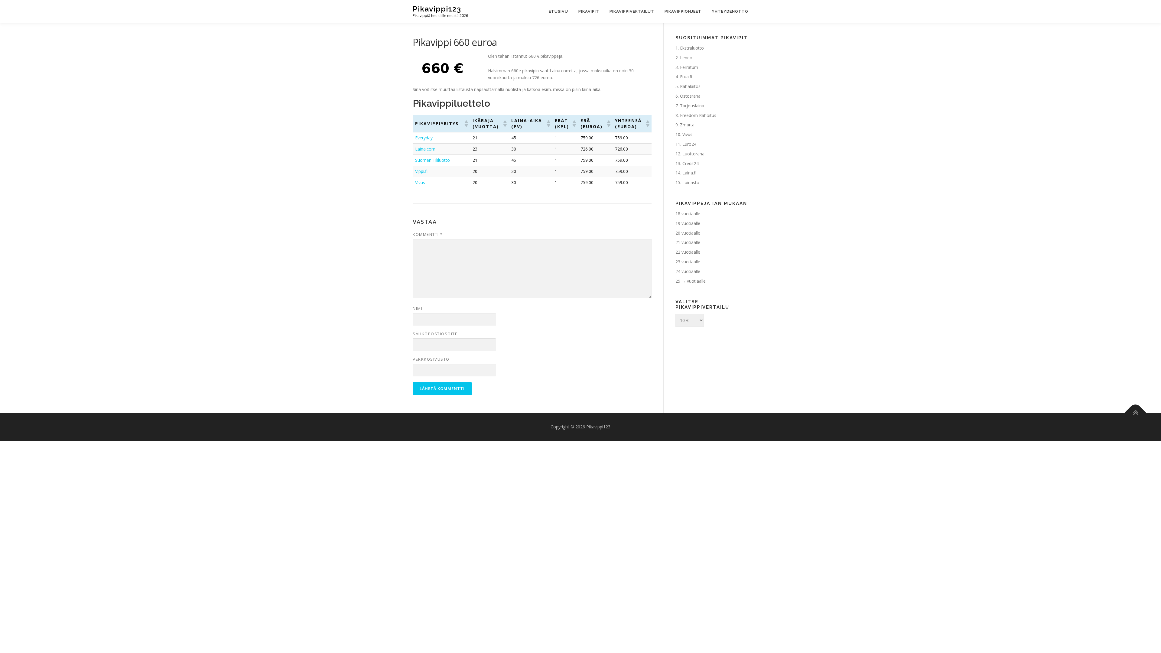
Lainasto (690, 182)
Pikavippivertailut (632, 11)
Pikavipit (588, 11)
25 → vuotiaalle (690, 281)
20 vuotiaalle (687, 233)
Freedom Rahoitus (698, 115)
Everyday (424, 138)
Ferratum (689, 67)
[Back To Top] (1135, 413)
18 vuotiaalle (687, 213)
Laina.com (425, 149)
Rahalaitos (690, 86)
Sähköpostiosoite (435, 333)
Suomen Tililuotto (432, 160)
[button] (466, 123)
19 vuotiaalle (687, 223)
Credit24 (690, 163)
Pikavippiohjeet (683, 11)
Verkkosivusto (431, 359)
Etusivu (558, 11)
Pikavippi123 (437, 8)
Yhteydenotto (730, 11)
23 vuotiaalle (687, 262)
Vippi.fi (421, 171)
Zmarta (687, 125)
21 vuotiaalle (687, 242)
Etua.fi (686, 77)
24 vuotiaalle (687, 271)
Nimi (417, 308)
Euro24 (689, 144)
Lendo (686, 57)
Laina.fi (689, 173)
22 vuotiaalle (687, 252)
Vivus (420, 182)
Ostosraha (690, 96)
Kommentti (428, 234)
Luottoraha (693, 154)
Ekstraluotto (692, 48)
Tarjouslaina (692, 106)
